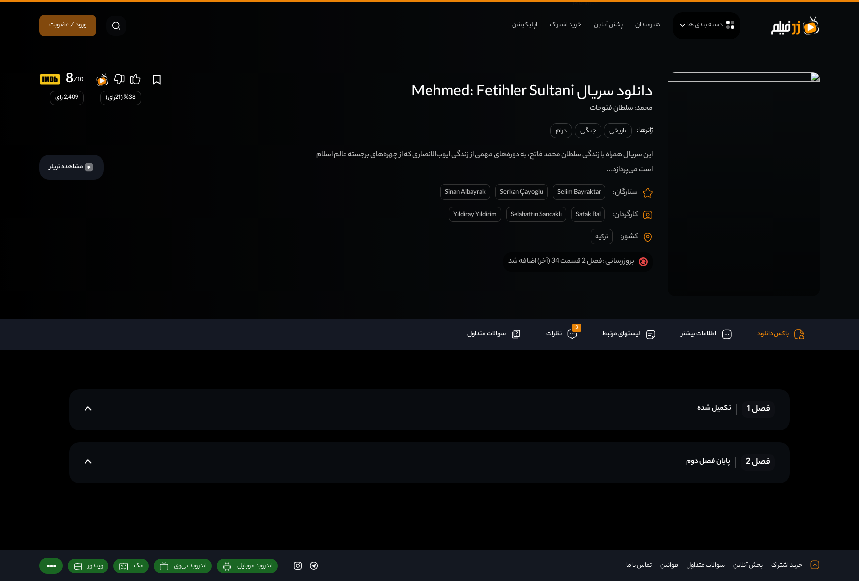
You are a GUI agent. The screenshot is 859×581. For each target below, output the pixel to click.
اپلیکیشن (524, 25)
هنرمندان (647, 25)
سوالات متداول (706, 565)
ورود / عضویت (67, 25)
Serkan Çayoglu (521, 192)
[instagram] (298, 565)
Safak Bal (588, 215)
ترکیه (601, 237)
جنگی (588, 131)
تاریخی (617, 131)
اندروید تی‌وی (190, 566)
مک (139, 566)
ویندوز (95, 566)
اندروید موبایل (255, 566)
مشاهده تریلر (66, 167)
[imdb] (50, 79)
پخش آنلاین (608, 25)
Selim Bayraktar (579, 192)
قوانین (669, 565)
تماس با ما (639, 565)
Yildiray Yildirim (475, 215)
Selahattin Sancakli (536, 215)
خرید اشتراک (565, 25)
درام (561, 131)
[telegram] (314, 565)
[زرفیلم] (795, 25)
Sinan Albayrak (465, 192)
